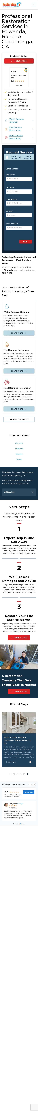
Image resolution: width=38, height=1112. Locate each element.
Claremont (19, 448)
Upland (19, 459)
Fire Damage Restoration (15, 129)
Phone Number (12, 224)
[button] (14, 774)
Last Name (10, 187)
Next (25, 242)
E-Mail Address (12, 199)
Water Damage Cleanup (16, 120)
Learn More (17, 333)
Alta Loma (19, 443)
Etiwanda (19, 454)
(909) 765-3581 (20, 61)
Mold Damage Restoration (16, 137)
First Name (10, 175)
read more (7, 273)
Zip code (9, 211)
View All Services (19, 419)
